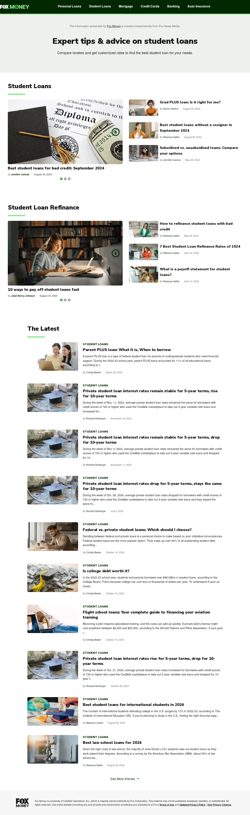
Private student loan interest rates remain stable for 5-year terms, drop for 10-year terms (151, 440)
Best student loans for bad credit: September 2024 (56, 168)
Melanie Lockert (94, 722)
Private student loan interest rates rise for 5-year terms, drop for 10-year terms (149, 661)
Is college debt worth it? (106, 571)
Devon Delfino (170, 108)
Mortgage (126, 6)
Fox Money (114, 26)
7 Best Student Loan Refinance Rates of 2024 (200, 246)
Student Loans (100, 6)
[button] (14, 132)
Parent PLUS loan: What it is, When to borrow (127, 349)
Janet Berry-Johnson (23, 295)
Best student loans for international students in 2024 (133, 704)
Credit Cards (150, 6)
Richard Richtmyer (96, 418)
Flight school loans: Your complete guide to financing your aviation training (146, 615)
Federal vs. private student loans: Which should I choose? (137, 529)
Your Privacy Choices (219, 804)
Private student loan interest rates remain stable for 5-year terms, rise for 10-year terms (150, 394)
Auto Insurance (199, 6)
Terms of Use (166, 804)
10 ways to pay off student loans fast (43, 289)
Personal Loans (69, 6)
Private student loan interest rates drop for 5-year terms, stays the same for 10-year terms (152, 486)
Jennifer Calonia (20, 174)
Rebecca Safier (171, 137)
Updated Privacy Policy (192, 804)
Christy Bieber (93, 372)
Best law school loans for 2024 (112, 742)
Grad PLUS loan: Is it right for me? (190, 102)
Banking (173, 6)
